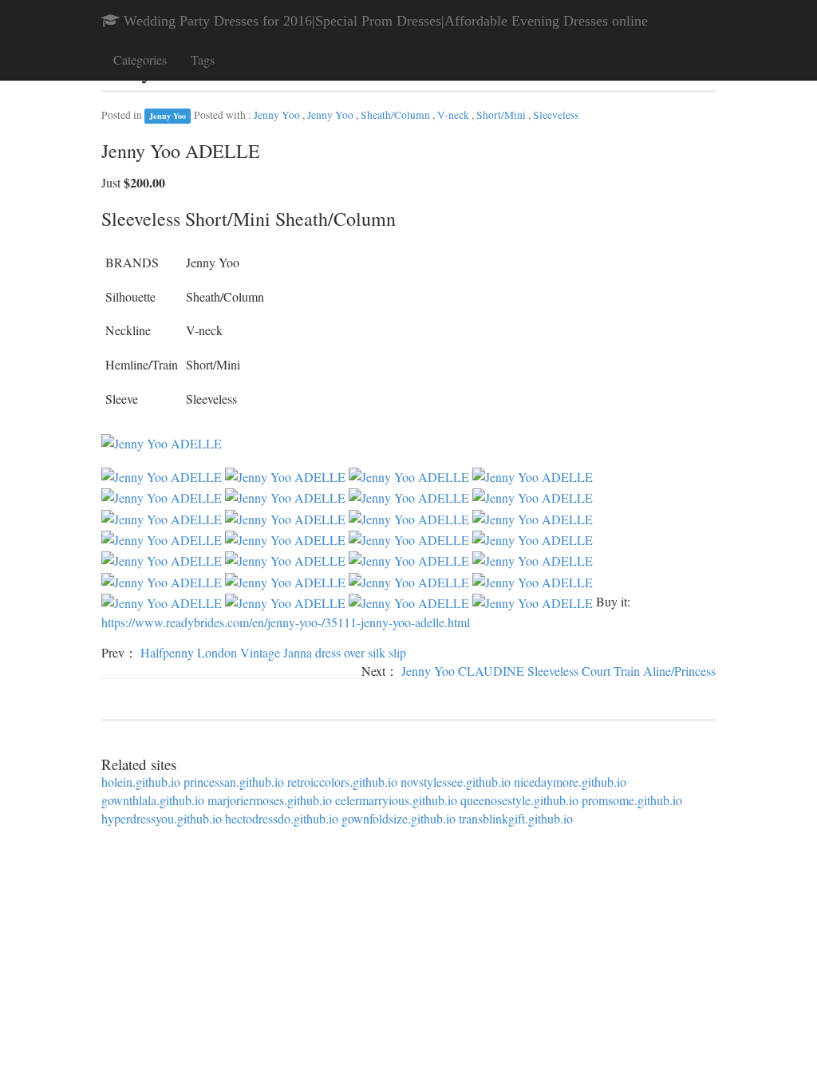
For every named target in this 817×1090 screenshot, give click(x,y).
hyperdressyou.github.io (161, 818)
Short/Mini (502, 115)
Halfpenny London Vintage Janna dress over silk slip (273, 652)
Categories (140, 59)
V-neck (454, 115)
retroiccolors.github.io (342, 781)
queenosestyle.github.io (519, 800)
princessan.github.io (234, 781)
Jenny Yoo (167, 115)
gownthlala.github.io (152, 800)
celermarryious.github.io (396, 800)
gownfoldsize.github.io (398, 818)
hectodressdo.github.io (281, 818)
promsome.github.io (632, 800)
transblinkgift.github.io (516, 818)
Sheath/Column (396, 115)
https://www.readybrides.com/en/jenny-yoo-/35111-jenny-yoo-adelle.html (285, 622)
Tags (203, 59)
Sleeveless (555, 115)
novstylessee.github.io (456, 781)
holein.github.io (140, 781)
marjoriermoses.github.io (269, 800)
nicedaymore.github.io (570, 781)
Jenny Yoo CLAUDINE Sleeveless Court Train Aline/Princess (558, 670)
